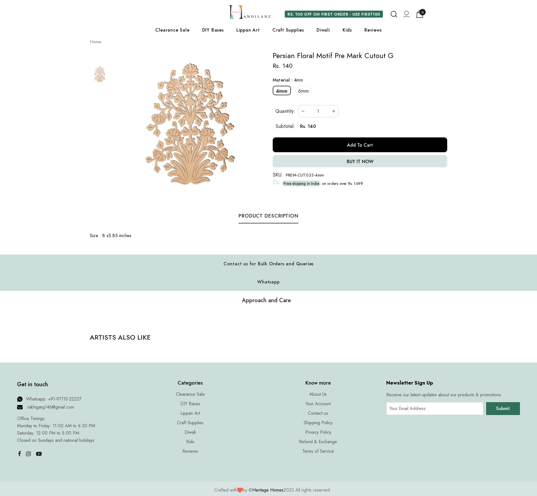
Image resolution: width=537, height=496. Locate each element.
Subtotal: (285, 126)
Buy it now (360, 161)
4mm (282, 91)
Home (95, 42)
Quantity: (285, 111)
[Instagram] (28, 454)
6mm (303, 91)
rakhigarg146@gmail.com (50, 407)
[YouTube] (39, 454)
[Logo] (249, 12)
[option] (189, 124)
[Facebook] (18, 454)
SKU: (278, 174)
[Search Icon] (394, 14)
